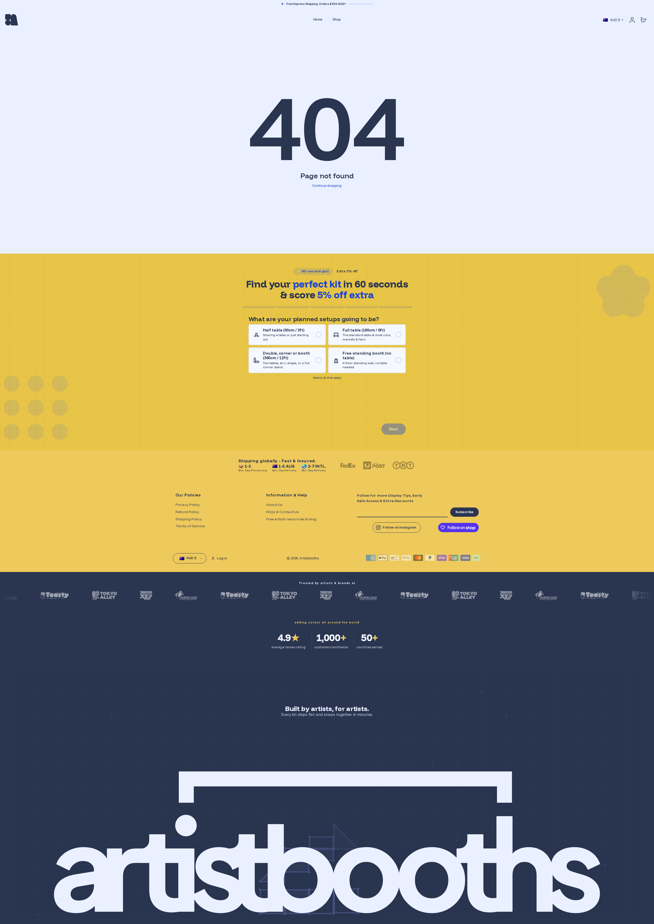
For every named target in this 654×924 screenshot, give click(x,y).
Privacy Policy (188, 504)
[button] (287, 334)
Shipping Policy (189, 519)
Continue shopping (327, 185)
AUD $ (611, 19)
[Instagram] (397, 527)
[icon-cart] (643, 20)
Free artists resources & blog (291, 519)
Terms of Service (190, 526)
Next (393, 429)
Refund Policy (187, 512)
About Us (274, 504)
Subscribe (464, 512)
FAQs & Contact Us (282, 512)
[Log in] (632, 19)
